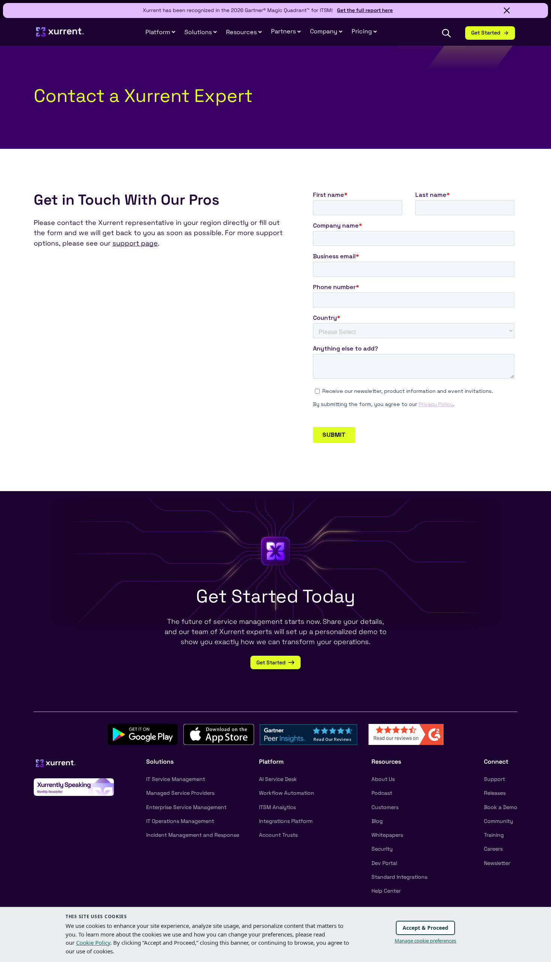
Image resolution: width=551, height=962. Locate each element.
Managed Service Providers (180, 793)
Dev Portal (384, 863)
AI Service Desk (278, 779)
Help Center (386, 890)
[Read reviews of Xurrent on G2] (405, 734)
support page (135, 243)
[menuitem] (160, 32)
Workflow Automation (286, 793)
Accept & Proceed (425, 927)
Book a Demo (500, 807)
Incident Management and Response (192, 835)
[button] (286, 31)
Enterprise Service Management (186, 807)
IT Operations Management (180, 821)
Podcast (381, 793)
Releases (495, 793)
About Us (383, 779)
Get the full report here (365, 10)
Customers (384, 807)
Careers (493, 848)
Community (498, 821)
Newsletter (497, 863)
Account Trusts (278, 835)
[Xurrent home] (60, 35)
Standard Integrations (399, 877)
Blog (377, 821)
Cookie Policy (93, 942)
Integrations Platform (286, 821)
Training (494, 835)
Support (494, 779)
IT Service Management (175, 779)
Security (382, 848)
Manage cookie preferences (425, 940)
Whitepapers (387, 835)
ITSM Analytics (277, 807)
